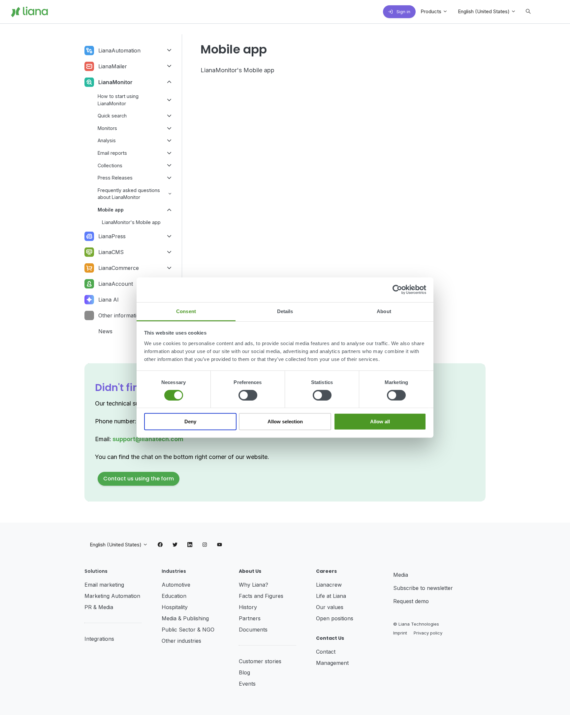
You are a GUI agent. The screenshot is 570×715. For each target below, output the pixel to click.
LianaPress (112, 236)
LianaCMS (111, 252)
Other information (120, 315)
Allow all (380, 421)
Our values (329, 607)
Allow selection (285, 421)
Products (432, 11)
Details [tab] (285, 311)
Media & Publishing (185, 618)
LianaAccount (115, 283)
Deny (190, 421)
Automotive (176, 584)
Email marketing (104, 584)
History (248, 607)
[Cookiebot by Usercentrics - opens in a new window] (397, 290)
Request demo (411, 601)
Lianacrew (329, 584)
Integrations (99, 638)
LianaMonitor (115, 82)
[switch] (247, 395)
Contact (325, 651)
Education (174, 596)
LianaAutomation (119, 50)
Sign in (402, 11)
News (105, 331)
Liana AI (108, 299)
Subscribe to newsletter (423, 588)
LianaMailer (112, 66)
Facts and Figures (261, 596)
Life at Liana (331, 596)
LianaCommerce (118, 268)
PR (88, 607)
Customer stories (260, 661)
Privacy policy (428, 632)
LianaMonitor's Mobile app (237, 70)
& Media (103, 607)
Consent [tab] (186, 311)
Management (332, 663)
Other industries (181, 640)
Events (247, 683)
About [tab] (384, 311)
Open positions (334, 618)
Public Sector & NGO (188, 629)
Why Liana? (253, 584)
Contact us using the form (138, 478)
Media (400, 574)
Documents (253, 629)
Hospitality (175, 607)
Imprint (400, 632)
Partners (250, 618)
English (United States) (484, 11)
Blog (244, 672)
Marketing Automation (112, 596)
